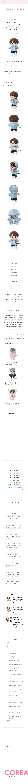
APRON (14, 523)
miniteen (14, 558)
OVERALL (12, 563)
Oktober (10, 718)
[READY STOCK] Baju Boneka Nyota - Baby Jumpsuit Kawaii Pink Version (18, 610)
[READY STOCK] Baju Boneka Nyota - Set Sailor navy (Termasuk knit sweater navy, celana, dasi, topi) (18, 622)
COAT (7, 534)
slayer (12, 576)
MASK (19, 556)
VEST (7, 583)
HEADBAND (8, 545)
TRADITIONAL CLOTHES (10, 581)
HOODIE (13, 335)
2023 (8, 648)
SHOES (18, 574)
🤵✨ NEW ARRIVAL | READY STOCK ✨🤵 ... (12, 383)
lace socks (8, 556)
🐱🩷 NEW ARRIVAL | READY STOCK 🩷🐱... (12, 403)
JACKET (7, 549)
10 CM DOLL (8, 516)
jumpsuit (8, 552)
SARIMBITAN (8, 572)
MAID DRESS (14, 556)
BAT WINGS (8, 527)
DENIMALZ (8, 536)
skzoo (7, 576)
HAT (19, 543)
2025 (8, 644)
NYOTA (18, 561)
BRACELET (12, 529)
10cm (13, 516)
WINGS (14, 583)
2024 (8, 646)
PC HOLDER (14, 565)
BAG (20, 525)
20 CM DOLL (13, 19)
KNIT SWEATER (8, 554)
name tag (8, 561)
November (10, 650)
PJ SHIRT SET (8, 567)
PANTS (17, 563)
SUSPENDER (17, 576)
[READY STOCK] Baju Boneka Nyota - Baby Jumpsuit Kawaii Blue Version (18, 600)
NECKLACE (13, 561)
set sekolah (8, 574)
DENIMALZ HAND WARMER (16, 536)
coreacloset (10, 33)
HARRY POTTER (14, 543)
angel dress (14, 520)
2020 (8, 724)
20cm (17, 518)
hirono (19, 545)
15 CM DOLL (18, 516)
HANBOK (7, 543)
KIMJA (17, 552)
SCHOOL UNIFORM (15, 572)
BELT (19, 527)
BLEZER (7, 529)
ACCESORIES (8, 520)
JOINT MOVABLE (14, 549)
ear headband (17, 538)
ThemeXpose (14, 776)
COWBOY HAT (17, 534)
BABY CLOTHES (15, 525)
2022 (8, 720)
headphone (14, 545)
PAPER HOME (8, 565)
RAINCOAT (14, 567)
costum (11, 534)
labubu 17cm (15, 554)
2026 (8, 642)
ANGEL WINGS (8, 523)
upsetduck (18, 581)
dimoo (7, 538)
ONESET (7, 563)
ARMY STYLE (8, 525)
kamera (13, 552)
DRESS (12, 538)
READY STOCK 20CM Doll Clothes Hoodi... (11, 363)
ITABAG (19, 547)
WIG (10, 583)
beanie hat (14, 527)
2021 (8, 722)
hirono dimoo (9, 547)
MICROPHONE (8, 558)
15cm (7, 518)
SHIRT (14, 574)
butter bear (18, 529)
